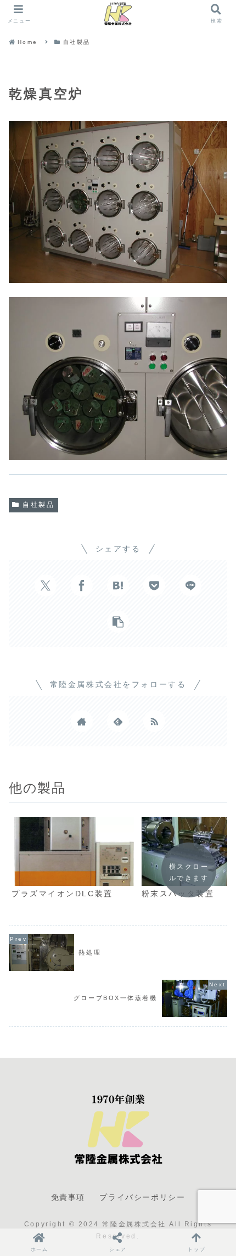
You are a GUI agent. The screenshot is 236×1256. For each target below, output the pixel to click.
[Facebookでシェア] (82, 585)
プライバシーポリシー (142, 1197)
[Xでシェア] (46, 585)
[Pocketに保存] (154, 585)
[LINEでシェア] (190, 585)
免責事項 (68, 1197)
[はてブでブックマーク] (118, 585)
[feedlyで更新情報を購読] (118, 721)
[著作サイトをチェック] (82, 721)
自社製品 (38, 505)
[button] (118, 622)
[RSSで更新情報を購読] (154, 721)
